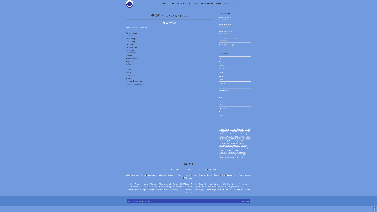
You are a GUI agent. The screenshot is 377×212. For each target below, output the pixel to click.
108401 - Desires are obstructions (228, 38)
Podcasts (222, 101)
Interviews (222, 87)
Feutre (248, 136)
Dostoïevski (172, 175)
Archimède (135, 175)
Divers (221, 79)
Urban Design (211, 190)
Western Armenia (224, 190)
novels (244, 145)
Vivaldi (241, 175)
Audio (221, 62)
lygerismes (229, 145)
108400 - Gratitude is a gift (226, 45)
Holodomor (245, 141)
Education (229, 136)
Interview (243, 143)
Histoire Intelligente (234, 141)
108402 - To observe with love (227, 31)
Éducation (226, 184)
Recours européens (155, 190)
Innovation (212, 187)
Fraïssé (188, 175)
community (234, 131)
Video (221, 155)
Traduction (223, 153)
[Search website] (247, 3)
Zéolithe (240, 190)
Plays (220, 97)
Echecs (222, 136)
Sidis (223, 175)
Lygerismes (190, 169)
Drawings (222, 83)
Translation (241, 153)
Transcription (232, 153)
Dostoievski (223, 134)
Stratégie (174, 190)
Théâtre (189, 190)
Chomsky (162, 175)
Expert (177, 169)
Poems (147, 28)
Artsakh (228, 129)
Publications (222, 108)
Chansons (154, 184)
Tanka (182, 190)
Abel (128, 175)
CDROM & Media (224, 69)
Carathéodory (152, 175)
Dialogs (221, 76)
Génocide (134, 187)
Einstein (181, 175)
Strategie (236, 150)
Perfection (200, 169)
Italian (222, 145)
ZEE (238, 155)
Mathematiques (224, 90)
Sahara (222, 150)
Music (221, 94)
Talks (220, 112)
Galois (194, 175)
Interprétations (233, 187)
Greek (248, 138)
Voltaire (248, 175)
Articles (142, 28)
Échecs (210, 184)
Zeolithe (243, 155)
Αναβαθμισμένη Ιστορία (227, 157)
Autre (234, 129)
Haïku (145, 187)
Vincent (228, 155)
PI (206, 169)
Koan (243, 187)
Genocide (238, 138)
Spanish (228, 150)
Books (221, 65)
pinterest (222, 148)
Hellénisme (153, 187)
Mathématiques (132, 190)
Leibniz (210, 175)
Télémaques (212, 169)
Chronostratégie (165, 184)
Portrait (236, 148)
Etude (242, 136)
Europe (234, 184)
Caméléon (163, 169)
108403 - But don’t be (225, 24)
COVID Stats (184, 184)
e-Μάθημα (243, 134)
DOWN (374, 209)
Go (243, 138)
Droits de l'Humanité (198, 184)
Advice (131, 184)
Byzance (240, 129)
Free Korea (223, 138)
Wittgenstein (189, 178)
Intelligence (234, 143)
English (236, 136)
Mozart (217, 175)
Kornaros (202, 175)
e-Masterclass (233, 134)
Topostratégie (199, 190)
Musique (237, 145)
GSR (182, 169)
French (231, 138)
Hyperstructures (200, 187)
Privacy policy (245, 201)
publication (243, 148)
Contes (221, 72)
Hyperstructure (224, 143)
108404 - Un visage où (225, 18)
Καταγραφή (240, 157)
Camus (248, 129)
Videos (221, 115)
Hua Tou (189, 187)
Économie (217, 184)
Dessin (241, 131)
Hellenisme (223, 141)
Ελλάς (171, 169)
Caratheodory (224, 131)
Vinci (233, 155)
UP (374, 206)
